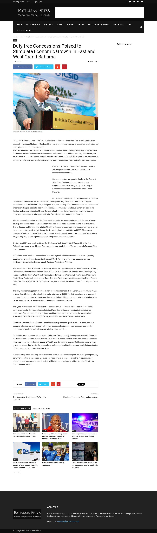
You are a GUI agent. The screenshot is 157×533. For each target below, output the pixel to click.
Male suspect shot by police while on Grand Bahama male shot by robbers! (84, 436)
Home (129, 24)
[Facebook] (126, 1)
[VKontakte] (138, 1)
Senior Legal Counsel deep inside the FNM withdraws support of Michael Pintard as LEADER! (54, 436)
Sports (59, 24)
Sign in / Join (38, 2)
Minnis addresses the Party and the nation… (80, 397)
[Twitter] (130, 1)
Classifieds (118, 24)
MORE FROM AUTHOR (41, 408)
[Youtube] (142, 1)
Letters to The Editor (99, 24)
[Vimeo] (134, 1)
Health (70, 24)
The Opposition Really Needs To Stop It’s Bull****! (29, 398)
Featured (48, 24)
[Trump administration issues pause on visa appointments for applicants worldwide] (85, 451)
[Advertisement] (99, 12)
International (33, 24)
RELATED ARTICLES (22, 408)
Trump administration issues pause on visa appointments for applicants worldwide (85, 465)
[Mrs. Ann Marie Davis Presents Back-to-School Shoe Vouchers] (26, 422)
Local (20, 24)
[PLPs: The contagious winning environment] (55, 451)
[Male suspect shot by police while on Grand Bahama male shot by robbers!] (85, 422)
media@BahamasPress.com (68, 521)
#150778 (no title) (25, 30)
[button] (141, 27)
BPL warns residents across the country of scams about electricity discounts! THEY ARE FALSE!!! (25, 465)
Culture (81, 24)
